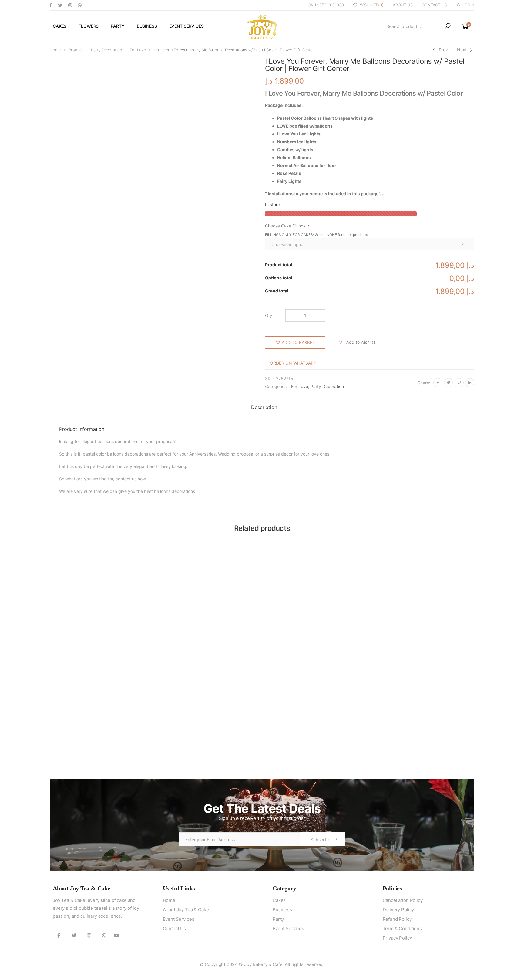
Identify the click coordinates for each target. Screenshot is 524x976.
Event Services (186, 26)
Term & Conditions (402, 928)
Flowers (89, 26)
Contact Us (174, 928)
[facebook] (51, 5)
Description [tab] (264, 407)
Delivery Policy (398, 910)
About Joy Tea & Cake (186, 910)
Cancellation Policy (403, 900)
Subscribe (320, 839)
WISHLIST (372, 4)
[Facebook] (437, 382)
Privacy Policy (397, 938)
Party (117, 26)
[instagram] (70, 5)
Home (55, 50)
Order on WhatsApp (293, 363)
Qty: (269, 315)
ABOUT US (403, 4)
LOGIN (468, 4)
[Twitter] (448, 382)
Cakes (59, 26)
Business (147, 26)
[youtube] (116, 935)
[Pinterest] (459, 382)
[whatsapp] (80, 5)
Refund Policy (397, 919)
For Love (138, 50)
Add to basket (298, 342)
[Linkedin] (469, 382)
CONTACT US (434, 4)
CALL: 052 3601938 (326, 4)
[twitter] (60, 5)
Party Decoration (106, 50)
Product (76, 50)
